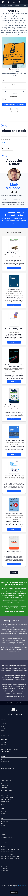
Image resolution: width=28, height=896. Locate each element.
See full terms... (14, 223)
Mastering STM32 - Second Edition (14, 476)
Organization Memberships (7, 768)
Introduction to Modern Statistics (14, 440)
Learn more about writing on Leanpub (14, 611)
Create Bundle (4, 783)
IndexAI (3, 746)
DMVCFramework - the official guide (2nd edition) (14, 365)
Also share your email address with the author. (15, 92)
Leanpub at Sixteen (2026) (7, 851)
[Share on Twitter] (2, 142)
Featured (3, 723)
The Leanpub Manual (6, 799)
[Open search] (8, 2)
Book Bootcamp (5, 761)
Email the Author (7, 149)
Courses (17, 5)
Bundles (10, 5)
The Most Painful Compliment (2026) (10, 849)
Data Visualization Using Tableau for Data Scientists (14, 329)
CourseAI (3, 742)
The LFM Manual (5, 801)
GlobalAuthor (4, 744)
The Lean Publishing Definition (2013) (10, 856)
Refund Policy (4, 870)
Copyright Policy (5, 866)
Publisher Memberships (7, 770)
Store (8, 702)
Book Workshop (5, 759)
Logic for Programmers (14, 551)
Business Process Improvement (14, 405)
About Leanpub (5, 821)
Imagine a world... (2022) (7, 854)
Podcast (3, 732)
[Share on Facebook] (5, 142)
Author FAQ (4, 794)
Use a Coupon (4, 733)
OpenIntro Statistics (14, 289)
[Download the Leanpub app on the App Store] (14, 892)
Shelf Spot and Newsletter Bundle (9, 749)
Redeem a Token (5, 735)
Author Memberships (6, 780)
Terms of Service (5, 865)
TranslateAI (4, 753)
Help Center (4, 842)
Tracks (24, 5)
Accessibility (4, 815)
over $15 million (21, 606)
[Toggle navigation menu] (26, 119)
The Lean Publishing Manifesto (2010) (10, 858)
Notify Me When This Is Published (14, 104)
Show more (14, 572)
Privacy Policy (4, 868)
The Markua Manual (6, 803)
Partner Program (5, 811)
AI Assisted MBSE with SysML (14, 513)
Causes (3, 813)
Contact (3, 825)
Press (2, 827)
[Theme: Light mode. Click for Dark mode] (14, 2)
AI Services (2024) (5, 852)
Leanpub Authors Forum (7, 797)
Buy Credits (4, 839)
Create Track (4, 787)
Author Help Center (6, 795)
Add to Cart (14, 268)
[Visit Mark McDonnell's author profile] (14, 174)
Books (3, 5)
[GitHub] (16, 192)
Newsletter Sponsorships (7, 747)
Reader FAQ (4, 840)
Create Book (4, 782)
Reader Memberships (6, 837)
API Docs (3, 804)
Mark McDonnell (15, 69)
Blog (2, 823)
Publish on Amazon (5, 751)
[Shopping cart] (19, 2)
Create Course (4, 785)
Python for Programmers (14, 253)
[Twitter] (12, 192)
